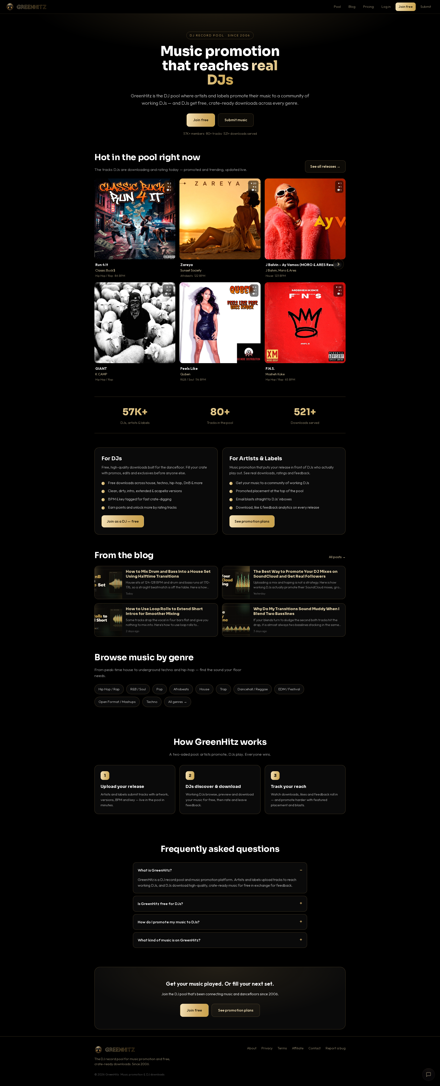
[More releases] (338, 264)
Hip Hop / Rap (109, 689)
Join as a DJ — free (123, 521)
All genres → (177, 701)
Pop (160, 689)
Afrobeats (181, 689)
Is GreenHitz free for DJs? (160, 903)
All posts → (337, 557)
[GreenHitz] (26, 7)
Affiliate (297, 1048)
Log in (386, 6)
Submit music (236, 120)
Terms (282, 1048)
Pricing (368, 6)
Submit (426, 6)
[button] (168, 252)
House (204, 689)
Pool (337, 6)
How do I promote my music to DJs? (169, 921)
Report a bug (336, 1048)
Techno (151, 701)
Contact (314, 1048)
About (251, 1048)
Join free (406, 6)
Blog (352, 6)
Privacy (266, 1048)
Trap (223, 689)
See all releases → (325, 166)
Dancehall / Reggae (253, 689)
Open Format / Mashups (117, 701)
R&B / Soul (138, 689)
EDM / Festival (289, 689)
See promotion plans (252, 521)
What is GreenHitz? (155, 870)
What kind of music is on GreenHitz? (169, 940)
